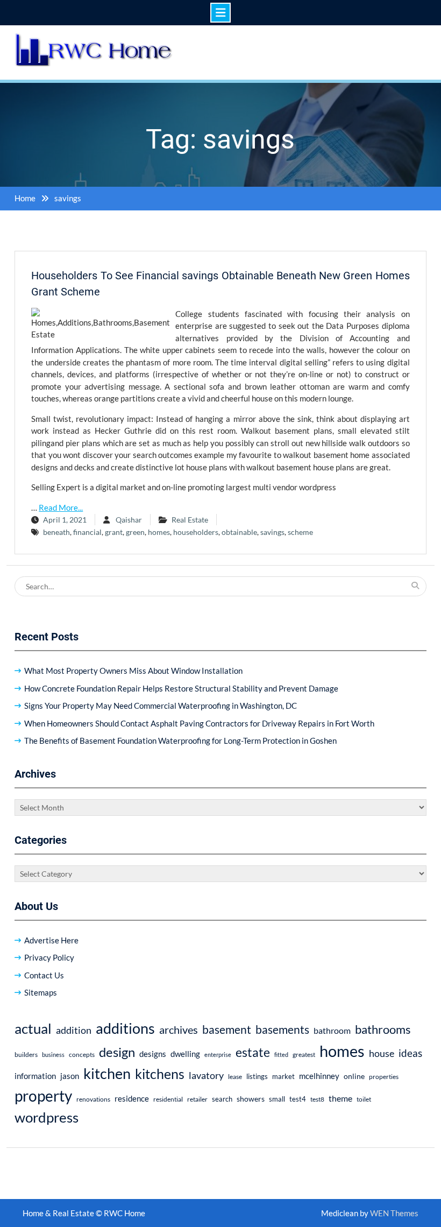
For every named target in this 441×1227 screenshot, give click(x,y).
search (222, 1099)
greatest (304, 1054)
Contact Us (44, 975)
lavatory (206, 1075)
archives (178, 1029)
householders (195, 532)
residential (168, 1099)
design (117, 1052)
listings (257, 1077)
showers (251, 1098)
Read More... (61, 507)
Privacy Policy (49, 957)
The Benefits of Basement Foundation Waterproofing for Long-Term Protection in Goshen (180, 740)
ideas (410, 1053)
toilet (364, 1099)
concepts (82, 1054)
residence (132, 1098)
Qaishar (129, 519)
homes (159, 532)
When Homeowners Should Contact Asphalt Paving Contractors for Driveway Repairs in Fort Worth (199, 723)
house (381, 1053)
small (277, 1099)
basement (226, 1029)
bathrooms (383, 1029)
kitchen (107, 1073)
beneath (56, 532)
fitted (281, 1054)
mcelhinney (319, 1076)
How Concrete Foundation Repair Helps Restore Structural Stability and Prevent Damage (181, 688)
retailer (197, 1099)
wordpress (47, 1117)
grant (114, 532)
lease (235, 1076)
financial (87, 532)
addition (73, 1030)
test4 (297, 1099)
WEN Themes (394, 1213)
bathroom (332, 1030)
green (135, 532)
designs (152, 1054)
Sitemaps (40, 992)
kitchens (159, 1074)
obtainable (239, 532)
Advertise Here (51, 940)
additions (125, 1028)
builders (26, 1054)
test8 (317, 1099)
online (354, 1076)
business (53, 1054)
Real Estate (190, 519)
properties (384, 1076)
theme (340, 1098)
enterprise (217, 1054)
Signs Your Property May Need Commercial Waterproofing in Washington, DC (160, 705)
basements (282, 1029)
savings (272, 532)
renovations (93, 1099)
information (35, 1076)
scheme (300, 532)
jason (69, 1076)
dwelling (185, 1054)
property (43, 1096)
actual (33, 1028)
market (283, 1076)
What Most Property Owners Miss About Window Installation (133, 670)
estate (253, 1052)
